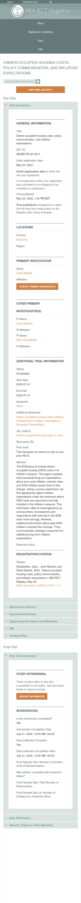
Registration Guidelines (40, 32)
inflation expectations (47, 421)
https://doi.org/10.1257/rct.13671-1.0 (38, 585)
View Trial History (40, 89)
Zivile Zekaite (24, 273)
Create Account (30, 1)
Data (40, 40)
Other (19, 406)
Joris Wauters (24, 323)
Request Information (31, 696)
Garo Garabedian (26, 340)
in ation (58, 435)
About (40, 23)
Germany (22, 239)
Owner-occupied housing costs (34, 417)
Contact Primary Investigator (37, 286)
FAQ (40, 49)
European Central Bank (30, 424)
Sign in (10, 1)
